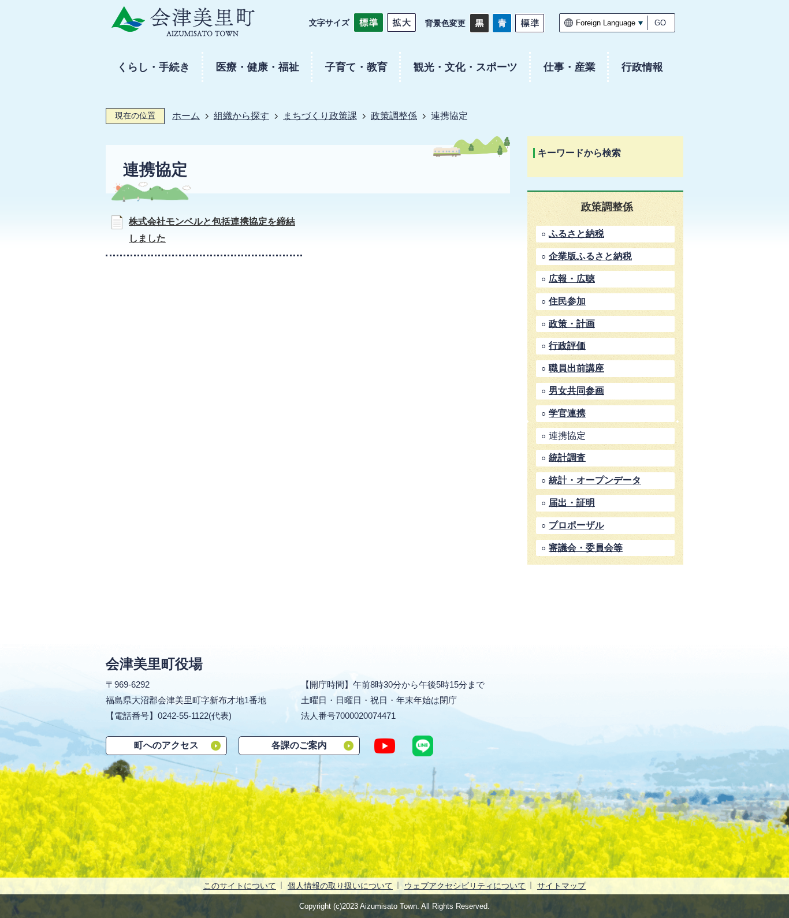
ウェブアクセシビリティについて (465, 885)
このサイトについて (239, 885)
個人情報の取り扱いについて (340, 885)
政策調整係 (394, 116)
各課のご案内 (299, 745)
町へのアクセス (166, 745)
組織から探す (241, 116)
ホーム (186, 116)
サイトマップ (561, 885)
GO (660, 22)
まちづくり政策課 (320, 116)
